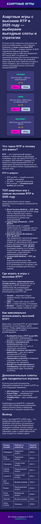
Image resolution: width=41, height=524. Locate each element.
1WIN (20, 97)
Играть (15, 87)
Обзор (25, 87)
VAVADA (20, 74)
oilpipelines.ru (20, 519)
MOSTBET (20, 119)
